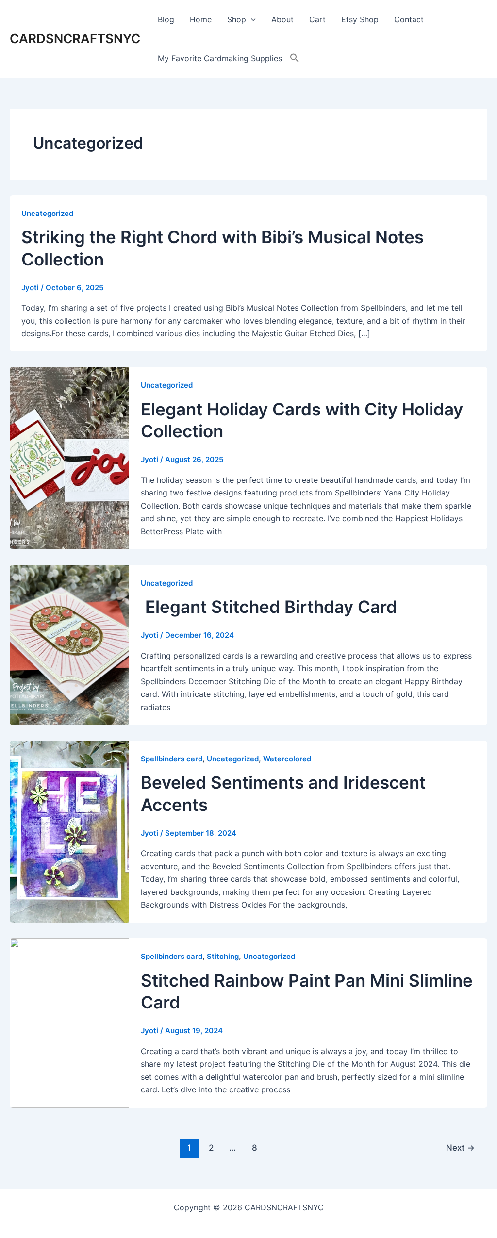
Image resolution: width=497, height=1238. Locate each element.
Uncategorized (47, 213)
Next (460, 1147)
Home (201, 19)
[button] (294, 58)
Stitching (223, 956)
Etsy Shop (360, 19)
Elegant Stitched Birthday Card (269, 606)
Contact (409, 19)
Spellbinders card (171, 758)
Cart (317, 19)
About (282, 19)
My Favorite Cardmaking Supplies (220, 58)
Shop (236, 19)
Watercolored (287, 758)
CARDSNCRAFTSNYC (75, 38)
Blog (166, 19)
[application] (251, 19)
